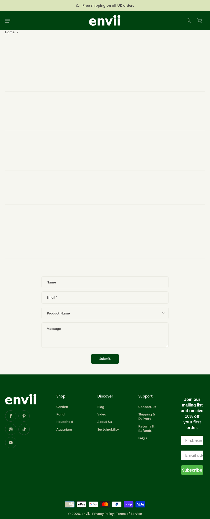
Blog (100, 407)
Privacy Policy (103, 514)
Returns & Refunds (146, 428)
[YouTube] (10, 442)
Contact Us (147, 407)
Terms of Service (129, 514)
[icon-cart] (199, 20)
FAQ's (142, 438)
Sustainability (108, 429)
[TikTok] (24, 429)
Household (64, 422)
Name (51, 282)
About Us (104, 422)
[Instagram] (10, 429)
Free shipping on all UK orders (108, 5)
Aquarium (64, 429)
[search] (189, 20)
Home (10, 32)
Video (101, 414)
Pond (60, 414)
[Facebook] (10, 416)
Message (54, 329)
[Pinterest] (24, 416)
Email (52, 298)
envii (85, 514)
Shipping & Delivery (146, 416)
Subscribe (192, 470)
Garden (62, 407)
